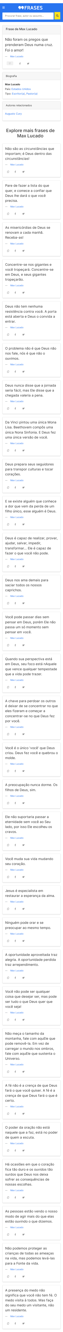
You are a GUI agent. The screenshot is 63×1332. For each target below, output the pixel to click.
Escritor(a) (18, 93)
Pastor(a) (32, 93)
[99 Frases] (30, 7)
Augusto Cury (13, 113)
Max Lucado (16, 56)
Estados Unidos (21, 89)
